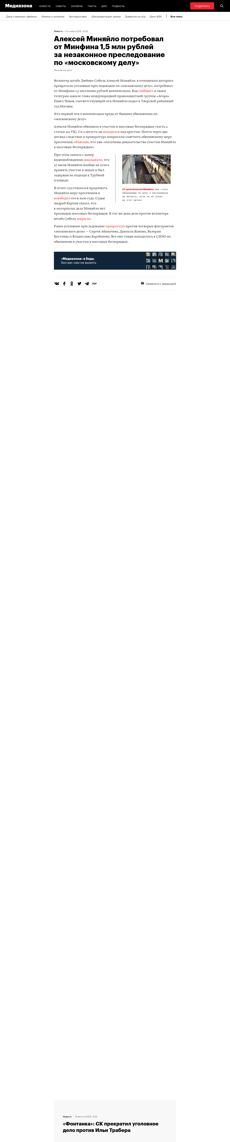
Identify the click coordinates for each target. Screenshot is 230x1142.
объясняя (81, 142)
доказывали (93, 160)
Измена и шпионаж (53, 16)
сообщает (145, 91)
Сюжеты (61, 6)
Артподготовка (78, 16)
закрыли (83, 218)
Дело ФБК (156, 16)
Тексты (92, 6)
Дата (104, 6)
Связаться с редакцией (161, 283)
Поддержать (202, 6)
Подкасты (118, 6)
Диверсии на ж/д (135, 16)
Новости (45, 6)
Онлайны (77, 6)
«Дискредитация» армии (106, 16)
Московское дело (63, 69)
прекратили (115, 226)
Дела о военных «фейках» (21, 16)
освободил (62, 198)
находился (111, 132)
